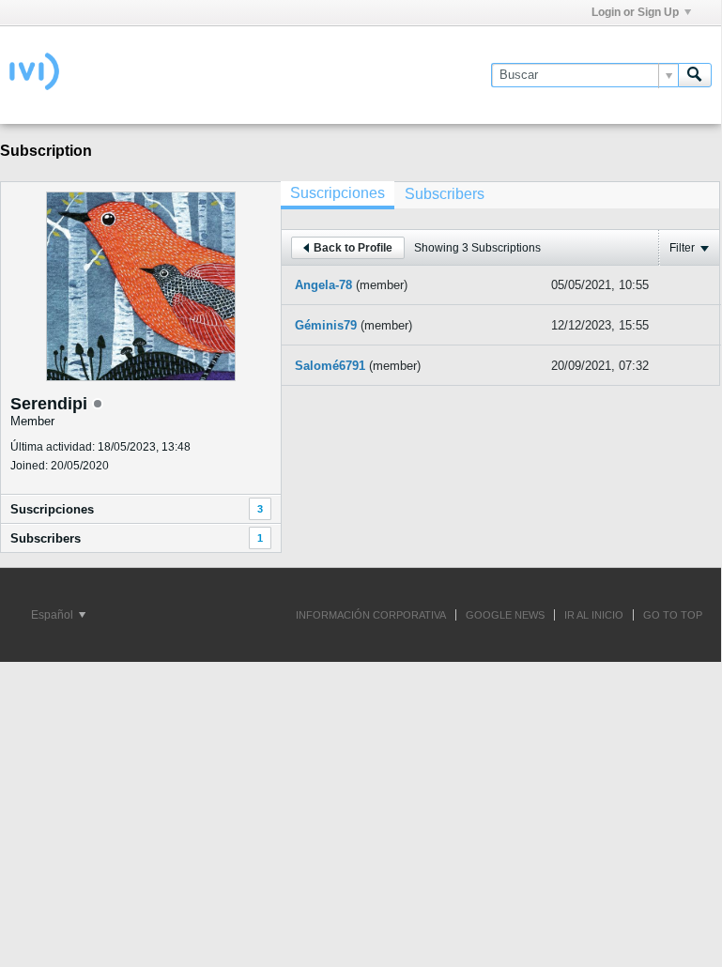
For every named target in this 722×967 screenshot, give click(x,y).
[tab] (337, 195)
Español (53, 615)
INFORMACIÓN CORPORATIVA (371, 615)
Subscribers (45, 538)
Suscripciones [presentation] (337, 193)
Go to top (672, 615)
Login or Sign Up (635, 12)
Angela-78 (323, 285)
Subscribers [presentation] (444, 194)
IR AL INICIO (593, 615)
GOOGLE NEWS (505, 615)
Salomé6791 (330, 366)
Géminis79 (326, 325)
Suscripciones (52, 509)
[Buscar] (695, 75)
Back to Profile (353, 247)
